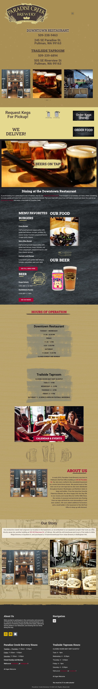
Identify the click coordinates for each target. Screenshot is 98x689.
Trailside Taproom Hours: (66, 644)
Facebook (14, 663)
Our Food (60, 213)
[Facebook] (10, 634)
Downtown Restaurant (48, 30)
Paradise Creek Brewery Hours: (21, 644)
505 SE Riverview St (37, 532)
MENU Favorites (33, 213)
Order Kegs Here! (83, 116)
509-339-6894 (48, 55)
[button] (72, 13)
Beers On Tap (47, 164)
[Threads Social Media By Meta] (15, 634)
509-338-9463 (48, 35)
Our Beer (60, 260)
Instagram (24, 663)
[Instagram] (6, 634)
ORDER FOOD (83, 130)
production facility (7, 200)
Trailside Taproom (47, 50)
